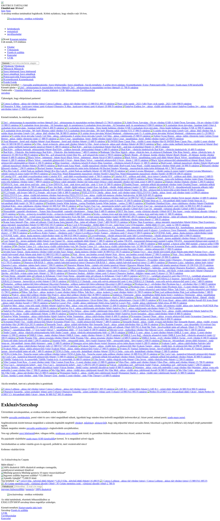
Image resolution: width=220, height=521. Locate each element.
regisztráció (12, 31)
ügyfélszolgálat (14, 34)
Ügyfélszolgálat (87, 90)
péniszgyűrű (100, 423)
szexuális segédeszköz (19, 417)
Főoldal (10, 47)
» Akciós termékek (92, 85)
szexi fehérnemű (27, 433)
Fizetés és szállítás (15, 52)
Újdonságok (13, 49)
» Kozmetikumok (133, 85)
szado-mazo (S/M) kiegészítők (40, 438)
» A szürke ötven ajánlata (113, 85)
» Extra (144, 85)
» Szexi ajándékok (74, 85)
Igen (3, 11)
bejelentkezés (13, 29)
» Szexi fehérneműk (56, 85)
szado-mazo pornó (176, 417)
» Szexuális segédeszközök (34, 85)
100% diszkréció (43, 489)
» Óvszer (169, 85)
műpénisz (88, 423)
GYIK (10, 58)
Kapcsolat (12, 55)
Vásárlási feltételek (23, 90)
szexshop (5, 93)
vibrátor (78, 423)
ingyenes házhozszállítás (12, 489)
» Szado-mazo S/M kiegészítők (188, 85)
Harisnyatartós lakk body (30, 507)
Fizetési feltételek (50, 90)
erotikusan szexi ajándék (67, 433)
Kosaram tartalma (18, 39)
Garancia (37, 90)
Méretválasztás (72, 90)
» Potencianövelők (156, 85)
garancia (30, 489)
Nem (8, 11)
